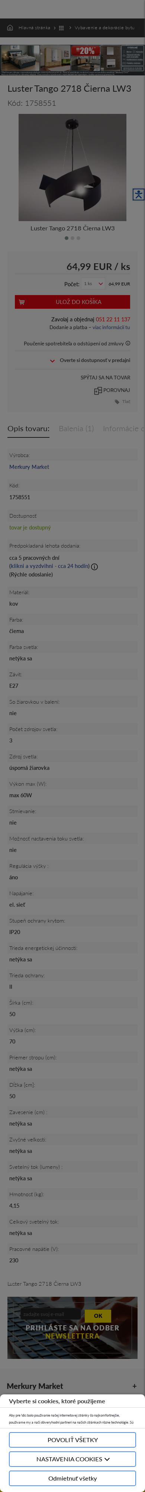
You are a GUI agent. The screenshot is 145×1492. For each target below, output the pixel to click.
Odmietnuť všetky (72, 1478)
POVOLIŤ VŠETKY (73, 1439)
